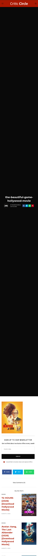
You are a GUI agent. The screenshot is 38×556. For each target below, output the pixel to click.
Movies (4, 494)
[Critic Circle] (19, 3)
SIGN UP (18, 456)
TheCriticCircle (16, 205)
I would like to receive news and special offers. (19, 462)
